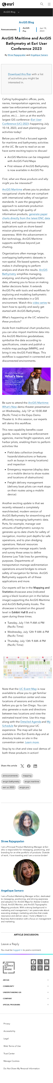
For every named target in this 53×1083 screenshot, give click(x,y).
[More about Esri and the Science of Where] (9, 968)
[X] (40, 961)
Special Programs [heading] (11, 1005)
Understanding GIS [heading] (12, 992)
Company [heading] (7, 998)
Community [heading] (8, 986)
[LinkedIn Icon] (35, 767)
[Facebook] (33, 961)
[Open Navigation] (49, 4)
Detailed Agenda (30, 721)
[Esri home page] (8, 4)
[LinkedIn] (46, 961)
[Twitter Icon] (22, 767)
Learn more (32, 742)
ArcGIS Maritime (12, 189)
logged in (17, 950)
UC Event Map (28, 689)
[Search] (42, 4)
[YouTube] (46, 968)
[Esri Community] (33, 968)
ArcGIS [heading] (6, 980)
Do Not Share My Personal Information (22, 1068)
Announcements (8, 29)
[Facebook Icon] (29, 767)
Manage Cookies (11, 1061)
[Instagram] (40, 968)
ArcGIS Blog (9, 12)
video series (40, 302)
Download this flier (19, 74)
